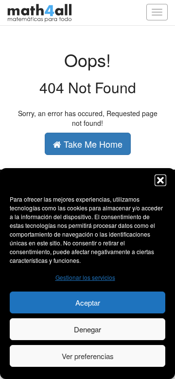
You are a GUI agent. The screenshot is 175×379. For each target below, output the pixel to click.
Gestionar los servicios (85, 277)
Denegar (87, 329)
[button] (160, 180)
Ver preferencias (88, 356)
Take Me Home (91, 144)
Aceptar (87, 302)
